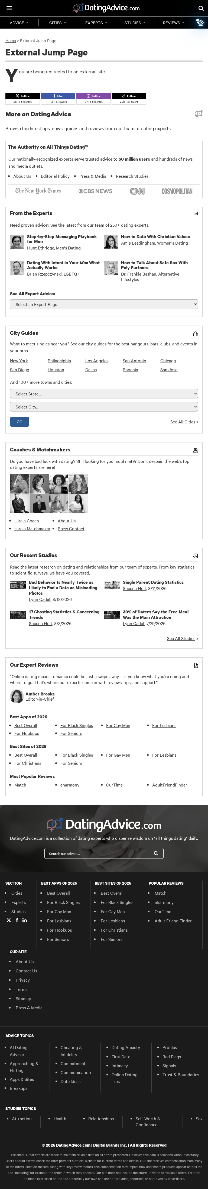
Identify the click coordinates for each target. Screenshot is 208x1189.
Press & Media (92, 176)
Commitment (73, 1063)
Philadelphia (59, 360)
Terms (21, 989)
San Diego (19, 369)
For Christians (27, 763)
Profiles (169, 1047)
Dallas (91, 369)
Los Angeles (96, 360)
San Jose (168, 369)
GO (19, 421)
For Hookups (26, 733)
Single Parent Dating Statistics (153, 582)
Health (60, 1118)
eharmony (69, 785)
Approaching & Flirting (24, 1066)
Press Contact (71, 528)
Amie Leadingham (138, 243)
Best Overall (25, 725)
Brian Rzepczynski (44, 274)
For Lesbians (164, 725)
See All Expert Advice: (32, 294)
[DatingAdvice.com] (106, 8)
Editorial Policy (55, 176)
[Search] (156, 853)
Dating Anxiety (126, 1047)
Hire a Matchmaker (32, 528)
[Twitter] (9, 920)
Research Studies (132, 176)
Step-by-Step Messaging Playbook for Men (62, 238)
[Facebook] (17, 920)
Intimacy (120, 1065)
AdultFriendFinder (169, 785)
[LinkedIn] (24, 920)
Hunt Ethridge (40, 248)
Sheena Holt (134, 588)
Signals (169, 1065)
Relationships (101, 1118)
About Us (22, 176)
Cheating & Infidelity (71, 1050)
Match (20, 785)
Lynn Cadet (40, 599)
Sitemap (23, 998)
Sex (199, 1118)
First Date (121, 1056)
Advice (17, 22)
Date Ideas (70, 1081)
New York (19, 360)
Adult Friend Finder (173, 920)
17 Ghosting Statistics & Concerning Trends (64, 614)
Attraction (22, 1118)
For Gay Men (118, 725)
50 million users (134, 159)
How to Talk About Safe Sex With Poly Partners (154, 265)
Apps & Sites (22, 1079)
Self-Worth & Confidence (148, 1121)
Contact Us (26, 970)
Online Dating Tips (125, 1077)
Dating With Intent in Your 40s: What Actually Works (63, 265)
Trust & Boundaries (180, 1074)
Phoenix (130, 369)
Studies (133, 22)
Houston (56, 369)
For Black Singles (76, 725)
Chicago (168, 360)
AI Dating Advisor (19, 1050)
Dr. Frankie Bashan (138, 274)
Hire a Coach (26, 520)
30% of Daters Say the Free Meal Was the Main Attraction (155, 614)
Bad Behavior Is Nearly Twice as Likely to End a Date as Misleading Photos (63, 587)
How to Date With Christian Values (155, 236)
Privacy (23, 980)
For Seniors (71, 733)
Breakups (18, 1088)
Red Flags (171, 1056)
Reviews (171, 22)
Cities (55, 22)
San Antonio (134, 360)
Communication (76, 1072)
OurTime (114, 785)
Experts (94, 22)
